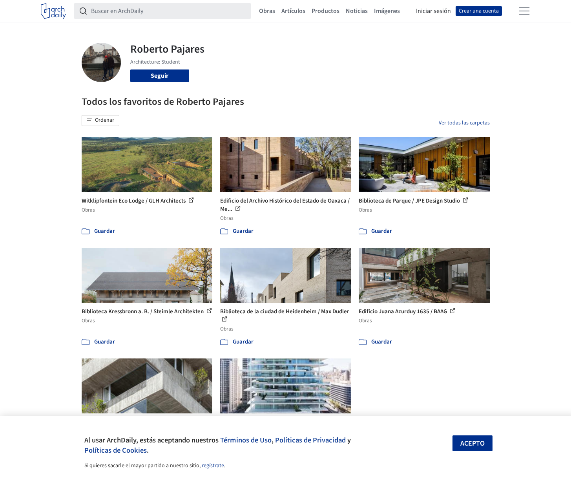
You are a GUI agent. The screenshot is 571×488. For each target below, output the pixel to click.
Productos (325, 11)
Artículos (293, 11)
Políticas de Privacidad (310, 440)
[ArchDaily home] (53, 11)
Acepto (472, 443)
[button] (100, 120)
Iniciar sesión (433, 11)
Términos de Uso (246, 440)
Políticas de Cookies (115, 450)
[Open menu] (524, 11)
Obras (267, 11)
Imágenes (387, 11)
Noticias (357, 11)
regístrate (213, 466)
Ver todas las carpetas (464, 123)
